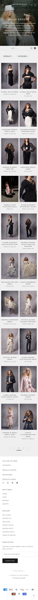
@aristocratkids (7, 475)
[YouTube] (17, 482)
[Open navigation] (3, 5)
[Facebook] (3, 482)
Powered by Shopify (19, 578)
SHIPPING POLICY (8, 532)
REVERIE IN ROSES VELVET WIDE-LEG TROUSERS (28, 244)
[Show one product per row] (31, 48)
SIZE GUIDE (6, 522)
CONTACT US (6, 518)
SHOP (4, 497)
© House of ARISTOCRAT (19, 575)
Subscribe (10, 561)
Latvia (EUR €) (18, 571)
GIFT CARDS (6, 515)
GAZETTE (5, 504)
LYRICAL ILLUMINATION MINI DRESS (28, 434)
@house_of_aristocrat (9, 470)
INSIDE (4, 494)
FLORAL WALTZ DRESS (9, 92)
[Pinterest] (12, 482)
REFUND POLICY (7, 528)
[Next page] (28, 448)
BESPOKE (5, 501)
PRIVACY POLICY (8, 525)
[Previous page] (9, 448)
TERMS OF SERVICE (9, 535)
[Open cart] (35, 5)
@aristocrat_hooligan (9, 479)
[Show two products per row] (35, 48)
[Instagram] (8, 482)
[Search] (32, 5)
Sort (13, 48)
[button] (8, 56)
